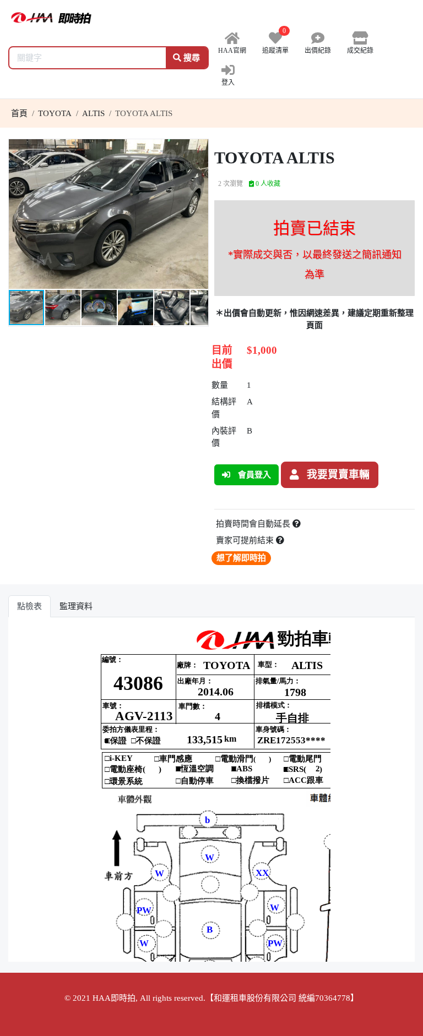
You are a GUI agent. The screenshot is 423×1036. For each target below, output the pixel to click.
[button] (198, 149)
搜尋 (190, 57)
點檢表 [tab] (29, 606)
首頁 (19, 113)
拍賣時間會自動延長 (254, 523)
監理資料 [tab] (76, 606)
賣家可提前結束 (246, 540)
